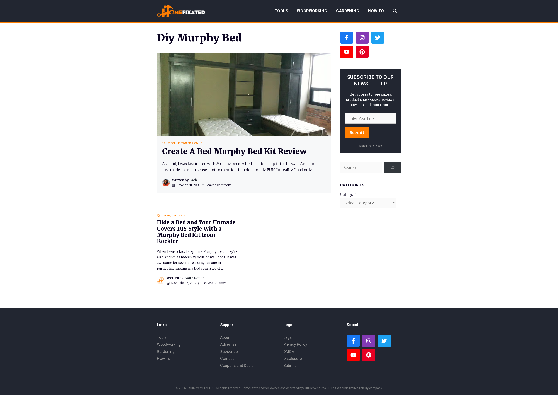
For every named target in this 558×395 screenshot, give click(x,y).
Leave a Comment (218, 185)
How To (376, 11)
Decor (171, 143)
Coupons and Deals (236, 365)
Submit (357, 132)
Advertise (228, 344)
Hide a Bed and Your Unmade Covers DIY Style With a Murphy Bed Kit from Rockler (196, 232)
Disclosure (292, 358)
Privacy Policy (295, 344)
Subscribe (229, 351)
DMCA (288, 351)
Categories (350, 194)
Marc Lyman (195, 278)
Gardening (347, 11)
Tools (281, 11)
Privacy (377, 145)
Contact (227, 358)
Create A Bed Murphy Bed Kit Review (234, 151)
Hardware (184, 143)
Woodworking (312, 11)
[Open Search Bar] (394, 10)
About (225, 337)
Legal (288, 337)
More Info (365, 145)
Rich (193, 180)
